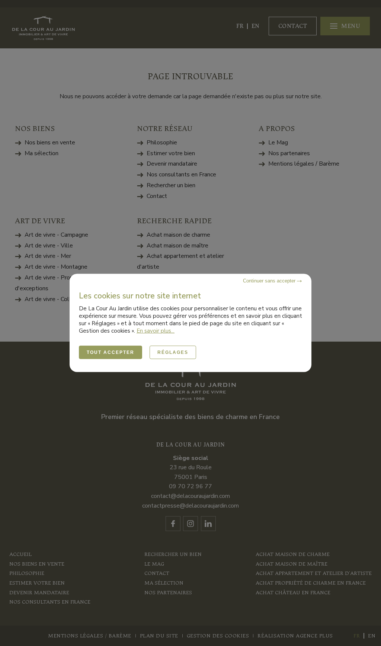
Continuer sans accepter (270, 281)
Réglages (172, 352)
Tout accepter (110, 352)
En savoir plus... (156, 331)
